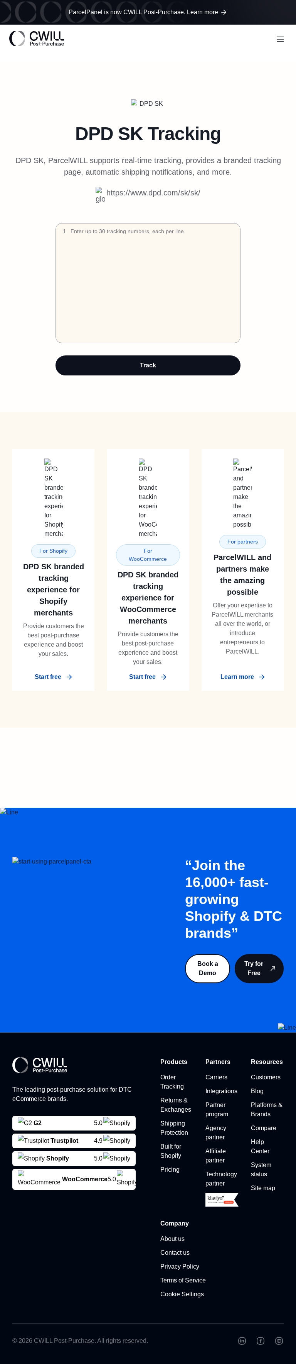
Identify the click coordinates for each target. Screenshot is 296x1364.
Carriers (216, 1077)
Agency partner (215, 1133)
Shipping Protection (174, 1128)
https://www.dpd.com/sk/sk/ (153, 192)
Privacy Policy (179, 1266)
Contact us (175, 1252)
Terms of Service (183, 1280)
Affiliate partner (215, 1156)
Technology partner (221, 1179)
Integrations (221, 1091)
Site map (263, 1188)
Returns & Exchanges (175, 1105)
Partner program (216, 1109)
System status (261, 1169)
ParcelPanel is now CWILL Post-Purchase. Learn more (143, 12)
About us (172, 1239)
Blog (257, 1091)
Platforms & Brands (267, 1109)
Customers (266, 1077)
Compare (263, 1128)
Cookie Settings (182, 1294)
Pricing (170, 1169)
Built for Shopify (170, 1151)
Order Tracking (172, 1082)
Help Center (260, 1146)
